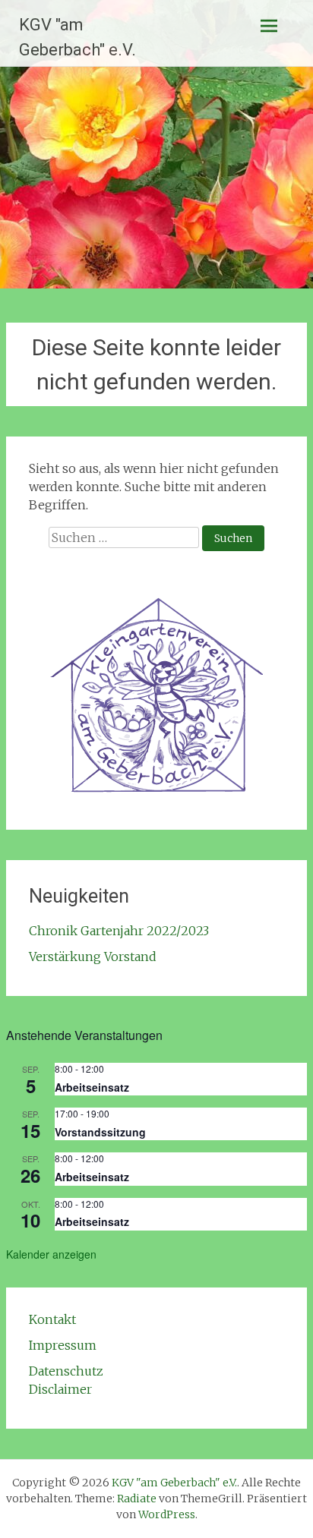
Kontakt (52, 1319)
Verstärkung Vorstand (92, 956)
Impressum (62, 1345)
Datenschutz (66, 1371)
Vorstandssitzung (100, 1131)
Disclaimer (60, 1389)
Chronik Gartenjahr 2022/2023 (119, 930)
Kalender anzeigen (51, 1254)
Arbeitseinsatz (92, 1087)
